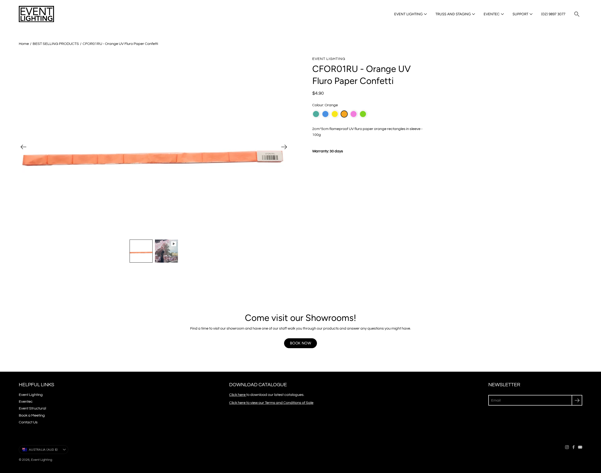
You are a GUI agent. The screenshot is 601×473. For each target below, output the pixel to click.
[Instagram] (567, 447)
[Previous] (23, 147)
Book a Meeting (32, 415)
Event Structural (32, 408)
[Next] (284, 147)
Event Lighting (408, 14)
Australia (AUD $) (43, 449)
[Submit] (577, 400)
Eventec (492, 14)
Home (24, 44)
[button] (576, 14)
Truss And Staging (453, 14)
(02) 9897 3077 (553, 14)
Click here (237, 395)
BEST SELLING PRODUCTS (56, 44)
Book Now (300, 343)
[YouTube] (580, 447)
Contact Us (28, 422)
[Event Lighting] (36, 14)
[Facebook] (573, 447)
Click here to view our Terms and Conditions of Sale (271, 403)
